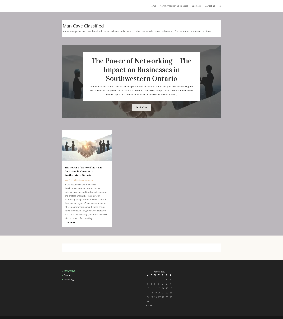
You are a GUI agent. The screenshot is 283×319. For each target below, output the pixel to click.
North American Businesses (174, 6)
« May (149, 305)
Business (196, 6)
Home (153, 6)
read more (70, 222)
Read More (141, 107)
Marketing (209, 6)
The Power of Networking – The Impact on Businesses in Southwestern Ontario (141, 69)
